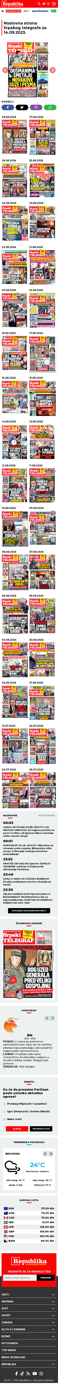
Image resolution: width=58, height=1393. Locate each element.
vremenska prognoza (29, 1142)
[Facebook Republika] (17, 1373)
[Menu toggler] (53, 4)
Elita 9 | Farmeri (13, 1329)
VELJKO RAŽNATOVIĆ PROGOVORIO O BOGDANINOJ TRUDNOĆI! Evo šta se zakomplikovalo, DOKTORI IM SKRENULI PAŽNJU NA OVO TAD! (28, 898)
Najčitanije (47, 815)
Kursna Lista (29, 1200)
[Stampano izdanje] (29, 964)
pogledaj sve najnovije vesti (29, 911)
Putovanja (10, 1343)
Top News (9, 1350)
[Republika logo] (14, 4)
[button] (47, 1018)
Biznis (6, 1336)
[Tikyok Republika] (22, 1373)
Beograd (12, 1153)
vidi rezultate (40, 1129)
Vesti (26, 11)
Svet (5, 1308)
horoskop (29, 1010)
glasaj (17, 1129)
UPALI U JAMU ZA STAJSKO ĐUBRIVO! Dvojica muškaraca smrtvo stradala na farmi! (27, 881)
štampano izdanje (29, 923)
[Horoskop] (48, 3)
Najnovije (10, 815)
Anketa (29, 1081)
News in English (13, 1357)
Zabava (7, 1322)
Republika (9, 1364)
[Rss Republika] (28, 1373)
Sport (6, 1315)
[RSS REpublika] (35, 1373)
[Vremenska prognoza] (43, 3)
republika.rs (25, 1380)
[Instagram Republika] (41, 1373)
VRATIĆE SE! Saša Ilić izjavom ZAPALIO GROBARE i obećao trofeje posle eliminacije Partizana (26, 866)
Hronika (7, 1301)
